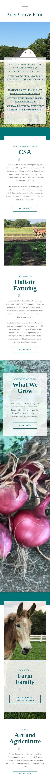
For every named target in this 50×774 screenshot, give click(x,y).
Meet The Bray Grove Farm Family (25, 699)
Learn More (25, 208)
